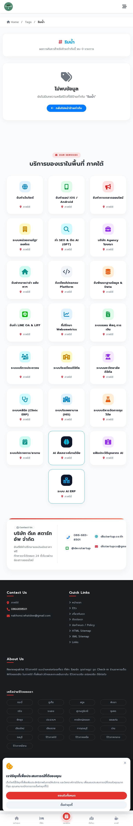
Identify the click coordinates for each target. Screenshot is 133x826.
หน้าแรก (76, 602)
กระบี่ (19, 702)
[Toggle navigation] (124, 6)
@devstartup (81, 548)
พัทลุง (20, 720)
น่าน (113, 728)
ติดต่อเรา (77, 619)
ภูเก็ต (51, 702)
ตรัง (20, 711)
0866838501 (19, 609)
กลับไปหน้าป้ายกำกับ (68, 108)
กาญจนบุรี (82, 728)
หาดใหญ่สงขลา (82, 720)
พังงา (113, 702)
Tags (28, 22)
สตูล (82, 702)
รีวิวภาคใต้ (51, 737)
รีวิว (74, 608)
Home (14, 22)
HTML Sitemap (81, 631)
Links (75, 642)
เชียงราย (50, 728)
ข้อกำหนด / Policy (83, 625)
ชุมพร (113, 711)
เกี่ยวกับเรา (78, 614)
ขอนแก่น (113, 720)
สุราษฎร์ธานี (82, 711)
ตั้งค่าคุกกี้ (66, 805)
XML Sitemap (80, 636)
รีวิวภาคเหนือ (82, 737)
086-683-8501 (81, 537)
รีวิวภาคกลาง (113, 737)
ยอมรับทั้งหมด (67, 796)
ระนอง (51, 711)
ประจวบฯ (51, 720)
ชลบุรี (20, 737)
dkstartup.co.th (112, 536)
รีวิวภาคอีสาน (19, 746)
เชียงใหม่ (19, 728)
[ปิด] (125, 763)
